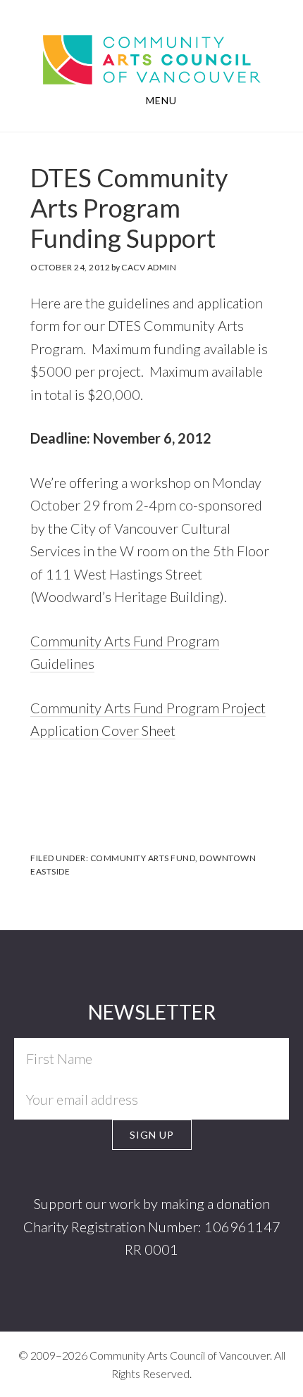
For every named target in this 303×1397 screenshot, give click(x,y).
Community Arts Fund (143, 858)
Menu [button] (161, 100)
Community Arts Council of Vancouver (152, 46)
